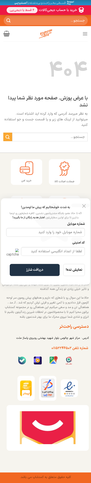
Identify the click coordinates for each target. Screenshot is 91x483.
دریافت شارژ (34, 269)
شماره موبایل (76, 224)
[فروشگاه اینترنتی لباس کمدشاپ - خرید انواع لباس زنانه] (45, 33)
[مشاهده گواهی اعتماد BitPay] (48, 388)
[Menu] (85, 33)
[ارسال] (8, 20)
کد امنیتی (78, 242)
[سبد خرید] (6, 34)
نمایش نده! (74, 269)
